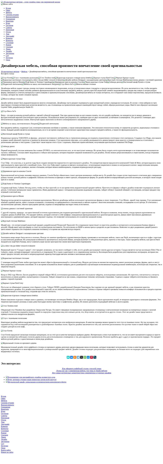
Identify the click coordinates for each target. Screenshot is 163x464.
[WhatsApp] (84, 357)
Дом (7, 34)
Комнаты (9, 40)
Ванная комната (12, 17)
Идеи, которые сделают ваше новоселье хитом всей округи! (32, 380)
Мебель (9, 12)
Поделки (9, 58)
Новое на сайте (7, 452)
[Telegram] (78, 357)
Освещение (10, 19)
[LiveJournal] (94, 357)
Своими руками (12, 15)
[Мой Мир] (88, 357)
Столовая (9, 43)
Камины (9, 38)
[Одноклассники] (74, 357)
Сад (7, 56)
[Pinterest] (91, 357)
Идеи (8, 23)
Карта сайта (6, 450)
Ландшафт (10, 36)
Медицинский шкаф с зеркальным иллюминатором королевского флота (37, 382)
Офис (8, 10)
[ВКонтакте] (71, 357)
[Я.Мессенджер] (68, 357)
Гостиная (9, 25)
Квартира (9, 21)
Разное (8, 45)
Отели (8, 32)
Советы (9, 28)
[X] (81, 357)
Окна (8, 60)
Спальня (9, 47)
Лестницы (10, 53)
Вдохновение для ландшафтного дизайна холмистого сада (31, 377)
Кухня (8, 8)
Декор (8, 49)
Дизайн (9, 51)
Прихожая (10, 30)
